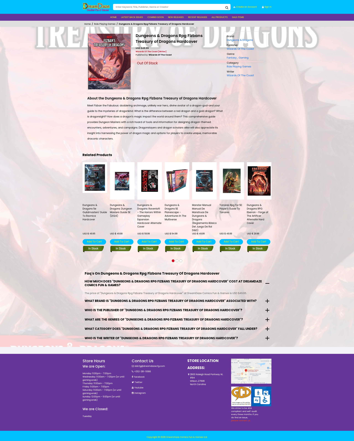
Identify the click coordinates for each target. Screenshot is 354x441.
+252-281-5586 (142, 371)
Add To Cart (94, 241)
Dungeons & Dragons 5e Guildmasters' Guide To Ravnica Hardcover (95, 212)
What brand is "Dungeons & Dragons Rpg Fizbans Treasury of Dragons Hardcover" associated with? (171, 301)
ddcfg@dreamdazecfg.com (150, 366)
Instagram (140, 393)
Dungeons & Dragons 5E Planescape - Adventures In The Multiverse (175, 212)
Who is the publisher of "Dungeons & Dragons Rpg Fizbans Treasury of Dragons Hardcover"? (163, 310)
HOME (113, 17)
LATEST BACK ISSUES (132, 17)
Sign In (267, 6)
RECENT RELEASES (197, 17)
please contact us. (241, 420)
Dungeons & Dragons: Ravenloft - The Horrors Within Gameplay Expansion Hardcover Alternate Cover (149, 215)
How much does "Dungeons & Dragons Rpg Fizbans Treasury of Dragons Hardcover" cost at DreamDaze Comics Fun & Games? (173, 283)
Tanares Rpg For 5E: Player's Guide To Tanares (230, 208)
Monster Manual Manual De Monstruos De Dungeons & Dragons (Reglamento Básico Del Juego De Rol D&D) (204, 217)
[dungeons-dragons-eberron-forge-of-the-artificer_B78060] (259, 180)
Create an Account (246, 6)
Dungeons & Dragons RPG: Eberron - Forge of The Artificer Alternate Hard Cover (257, 214)
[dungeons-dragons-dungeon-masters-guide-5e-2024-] (122, 180)
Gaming (242, 57)
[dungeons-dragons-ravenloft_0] (149, 180)
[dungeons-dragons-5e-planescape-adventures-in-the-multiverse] (177, 180)
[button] (173, 260)
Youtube (138, 387)
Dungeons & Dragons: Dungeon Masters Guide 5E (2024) (121, 210)
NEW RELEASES (176, 17)
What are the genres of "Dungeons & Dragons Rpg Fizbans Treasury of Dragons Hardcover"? (164, 319)
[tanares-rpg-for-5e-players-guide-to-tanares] (231, 180)
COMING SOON (155, 17)
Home (87, 24)
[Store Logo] (96, 6)
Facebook (139, 376)
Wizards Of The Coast (240, 49)
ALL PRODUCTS (220, 17)
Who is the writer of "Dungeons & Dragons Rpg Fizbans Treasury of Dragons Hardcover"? (161, 338)
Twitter (138, 382)
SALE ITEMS (238, 17)
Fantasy (232, 57)
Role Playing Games (104, 24)
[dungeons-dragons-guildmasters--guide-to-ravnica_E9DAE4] (95, 177)
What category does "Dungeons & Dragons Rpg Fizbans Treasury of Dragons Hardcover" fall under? (171, 329)
